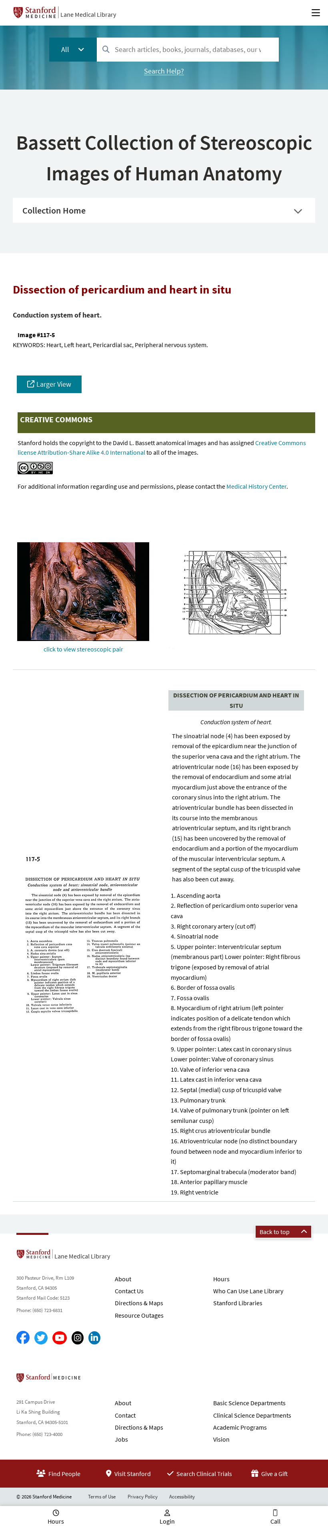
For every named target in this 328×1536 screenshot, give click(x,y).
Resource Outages (139, 1315)
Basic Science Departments (249, 1403)
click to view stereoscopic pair (83, 649)
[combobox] (188, 49)
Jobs (121, 1439)
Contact (125, 1415)
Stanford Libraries (237, 1303)
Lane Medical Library (88, 14)
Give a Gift (274, 1474)
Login (167, 1521)
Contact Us (129, 1291)
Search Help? (164, 71)
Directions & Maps (139, 1303)
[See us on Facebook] (23, 1338)
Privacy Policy (143, 1496)
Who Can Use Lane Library (248, 1291)
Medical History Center (256, 486)
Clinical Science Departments (252, 1415)
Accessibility (182, 1496)
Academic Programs (240, 1427)
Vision (221, 1439)
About (123, 1279)
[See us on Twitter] (41, 1337)
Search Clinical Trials (203, 1474)
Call (275, 1521)
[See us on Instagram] (78, 1337)
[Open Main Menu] (316, 13)
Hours (221, 1279)
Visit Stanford (132, 1474)
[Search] (106, 50)
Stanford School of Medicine (94, 1380)
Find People (63, 1474)
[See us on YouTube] (59, 1337)
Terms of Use (102, 1496)
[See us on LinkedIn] (94, 1337)
